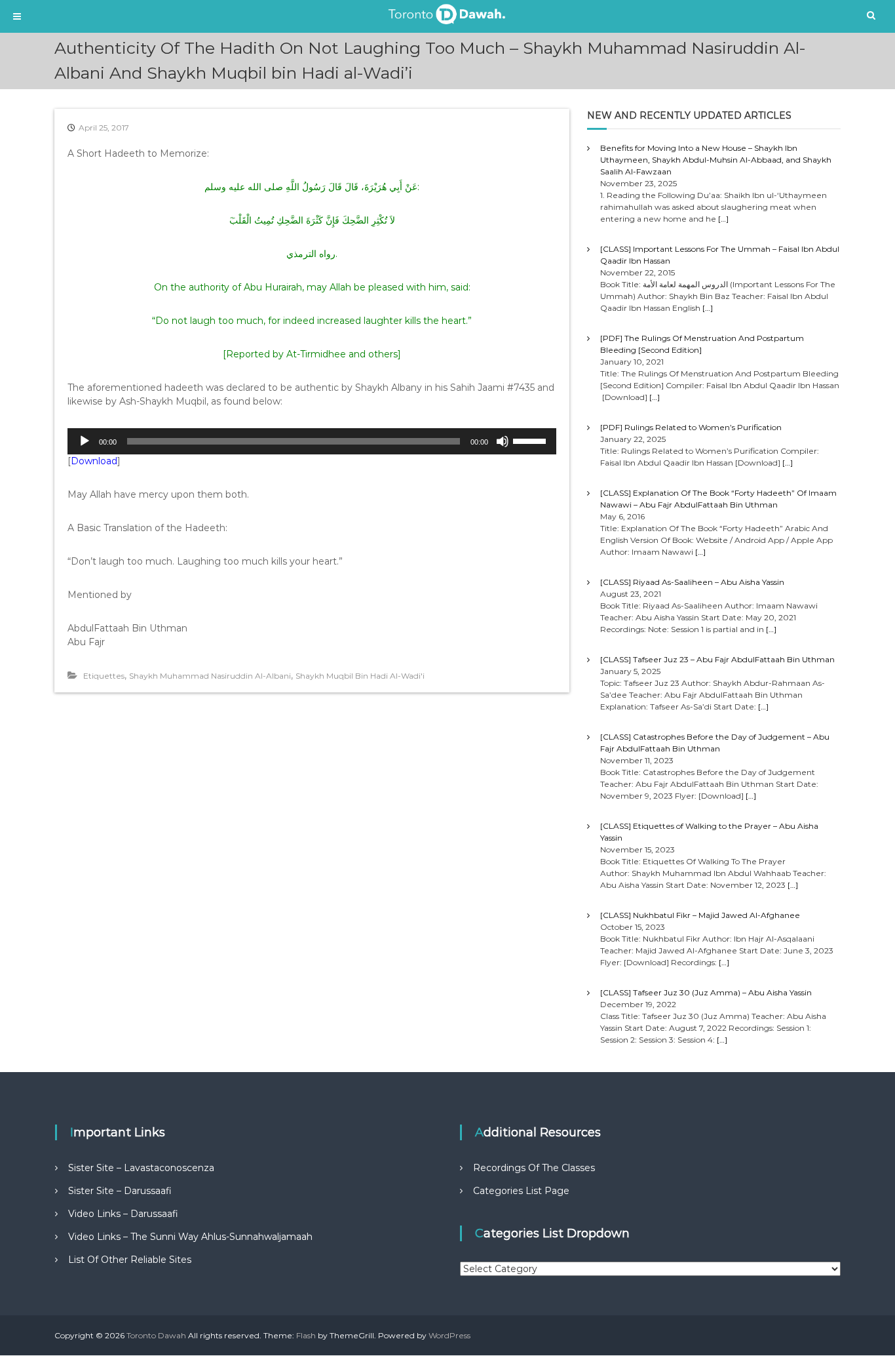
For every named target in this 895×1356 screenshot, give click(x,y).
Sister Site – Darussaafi (120, 1191)
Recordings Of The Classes (534, 1168)
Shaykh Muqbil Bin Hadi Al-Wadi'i (360, 676)
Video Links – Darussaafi (123, 1214)
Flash (306, 1335)
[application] (311, 441)
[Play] (84, 441)
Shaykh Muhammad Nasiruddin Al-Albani (210, 676)
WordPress (449, 1335)
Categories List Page (521, 1191)
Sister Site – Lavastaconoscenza (141, 1168)
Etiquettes (103, 676)
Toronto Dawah (156, 1335)
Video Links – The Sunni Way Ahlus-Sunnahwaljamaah (190, 1237)
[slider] (531, 440)
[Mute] (502, 441)
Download (94, 461)
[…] (723, 219)
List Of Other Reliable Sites (129, 1260)
